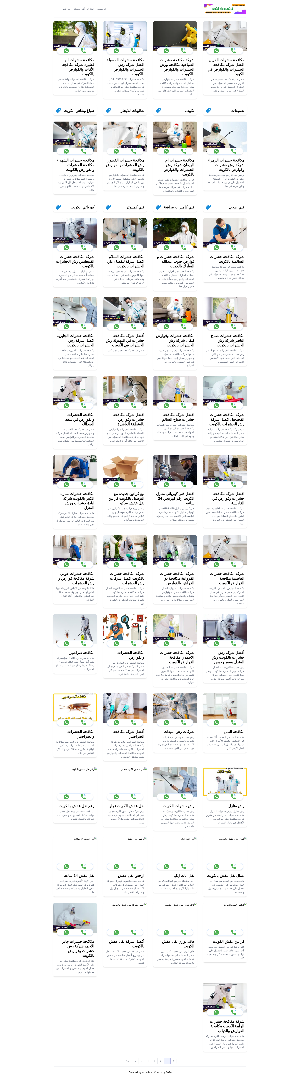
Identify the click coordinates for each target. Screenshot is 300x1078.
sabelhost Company (153, 1072)
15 (127, 1060)
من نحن (66, 8)
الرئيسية (101, 8)
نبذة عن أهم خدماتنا (84, 8)
